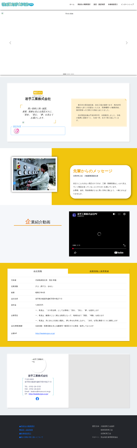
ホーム (72, 4)
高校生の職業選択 (84, 4)
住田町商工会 (101, 433)
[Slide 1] (64, 74)
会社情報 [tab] (38, 271)
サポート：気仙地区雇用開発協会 (105, 437)
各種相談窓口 (113, 4)
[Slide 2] (68, 74)
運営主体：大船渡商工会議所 (103, 426)
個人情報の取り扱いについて (32, 437)
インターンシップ (127, 4)
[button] (10, 43)
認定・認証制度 (99, 4)
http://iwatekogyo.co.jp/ (45, 333)
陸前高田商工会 (102, 430)
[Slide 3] (72, 74)
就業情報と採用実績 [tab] (99, 271)
